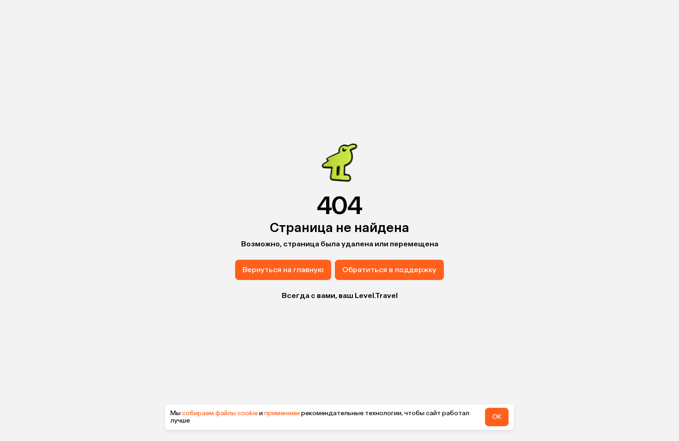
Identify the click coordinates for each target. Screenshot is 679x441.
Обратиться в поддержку (389, 269)
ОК (496, 417)
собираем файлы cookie (220, 413)
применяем (282, 413)
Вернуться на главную (283, 269)
